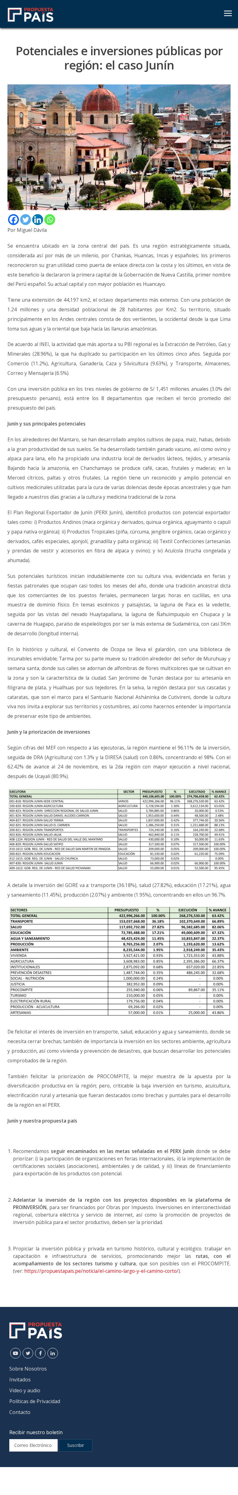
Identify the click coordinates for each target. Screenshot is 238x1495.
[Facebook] (13, 219)
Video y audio (24, 1390)
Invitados (20, 1379)
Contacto (19, 1412)
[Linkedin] (37, 219)
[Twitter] (25, 219)
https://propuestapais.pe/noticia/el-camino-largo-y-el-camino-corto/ (101, 1271)
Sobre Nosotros (28, 1368)
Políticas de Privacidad (34, 1401)
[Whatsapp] (49, 219)
